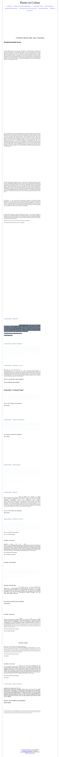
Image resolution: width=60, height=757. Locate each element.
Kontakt (52, 8)
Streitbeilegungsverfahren (30, 752)
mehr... (5, 258)
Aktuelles (29, 10)
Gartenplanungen (43, 8)
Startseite (9, 6)
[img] (53, 2)
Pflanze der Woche (38, 6)
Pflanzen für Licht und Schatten (28, 8)
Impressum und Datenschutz (27, 750)
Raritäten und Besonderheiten (22, 6)
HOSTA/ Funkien (49, 6)
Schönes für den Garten (11, 8)
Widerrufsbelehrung (24, 751)
